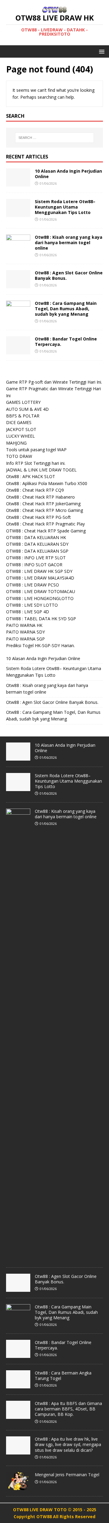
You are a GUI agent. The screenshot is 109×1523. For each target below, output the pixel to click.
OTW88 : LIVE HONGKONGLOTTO (40, 598)
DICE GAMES (18, 422)
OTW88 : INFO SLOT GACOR (34, 564)
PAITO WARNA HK (24, 625)
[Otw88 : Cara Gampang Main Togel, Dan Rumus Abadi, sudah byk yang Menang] (18, 315)
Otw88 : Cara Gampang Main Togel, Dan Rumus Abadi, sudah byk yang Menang (66, 308)
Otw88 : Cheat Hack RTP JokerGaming (43, 503)
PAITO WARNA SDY (25, 632)
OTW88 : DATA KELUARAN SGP (37, 551)
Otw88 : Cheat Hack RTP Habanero (40, 497)
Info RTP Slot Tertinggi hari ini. (35, 463)
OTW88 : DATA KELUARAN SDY (37, 544)
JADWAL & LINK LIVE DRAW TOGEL (41, 470)
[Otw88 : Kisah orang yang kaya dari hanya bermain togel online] (18, 249)
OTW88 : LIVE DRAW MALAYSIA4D (40, 578)
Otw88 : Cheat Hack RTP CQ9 (35, 490)
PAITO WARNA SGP (25, 639)
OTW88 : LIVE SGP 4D (27, 612)
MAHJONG (16, 443)
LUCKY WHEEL (20, 436)
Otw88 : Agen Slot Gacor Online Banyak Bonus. (69, 275)
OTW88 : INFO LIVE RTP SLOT (36, 557)
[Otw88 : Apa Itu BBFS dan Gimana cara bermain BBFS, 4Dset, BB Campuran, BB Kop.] (18, 1415)
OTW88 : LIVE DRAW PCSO (32, 585)
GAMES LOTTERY (23, 402)
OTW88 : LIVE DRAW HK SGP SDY (39, 571)
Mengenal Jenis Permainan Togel (67, 1474)
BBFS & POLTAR (22, 416)
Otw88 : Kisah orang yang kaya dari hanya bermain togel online (68, 242)
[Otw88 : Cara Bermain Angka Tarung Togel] (18, 1385)
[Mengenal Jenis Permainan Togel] (18, 1487)
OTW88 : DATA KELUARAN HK (36, 537)
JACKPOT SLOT (21, 429)
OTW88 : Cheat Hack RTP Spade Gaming (46, 531)
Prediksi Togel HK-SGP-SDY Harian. (40, 645)
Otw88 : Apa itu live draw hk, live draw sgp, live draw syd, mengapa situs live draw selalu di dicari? (68, 1444)
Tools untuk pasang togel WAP (36, 449)
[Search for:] (54, 138)
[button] (100, 51)
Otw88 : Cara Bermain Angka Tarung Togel (63, 1375)
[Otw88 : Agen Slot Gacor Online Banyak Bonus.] (18, 284)
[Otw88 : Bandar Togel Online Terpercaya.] (18, 351)
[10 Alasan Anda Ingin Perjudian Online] (18, 183)
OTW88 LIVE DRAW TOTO (40, 1509)
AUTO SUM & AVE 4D (27, 409)
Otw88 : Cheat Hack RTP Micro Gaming (44, 510)
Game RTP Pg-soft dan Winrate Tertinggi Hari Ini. (54, 382)
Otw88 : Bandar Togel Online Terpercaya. (66, 341)
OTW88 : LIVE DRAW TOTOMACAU (40, 591)
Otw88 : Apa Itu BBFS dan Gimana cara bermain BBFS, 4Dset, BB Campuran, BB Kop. (68, 1408)
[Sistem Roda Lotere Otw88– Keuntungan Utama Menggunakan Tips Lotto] (18, 213)
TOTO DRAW (19, 456)
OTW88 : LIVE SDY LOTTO (32, 605)
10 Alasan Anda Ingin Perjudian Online (68, 173)
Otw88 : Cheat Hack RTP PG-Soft (38, 517)
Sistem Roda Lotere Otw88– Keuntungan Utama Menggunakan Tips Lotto (65, 207)
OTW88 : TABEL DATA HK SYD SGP (41, 618)
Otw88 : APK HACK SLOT (30, 476)
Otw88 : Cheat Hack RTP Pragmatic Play (45, 524)
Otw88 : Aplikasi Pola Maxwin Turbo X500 (46, 483)
